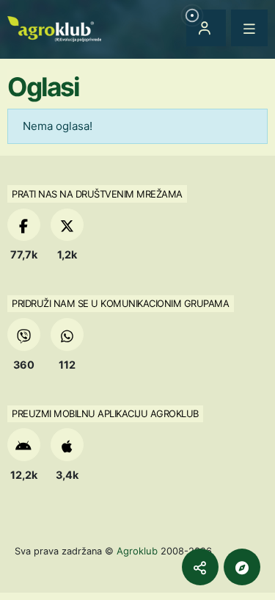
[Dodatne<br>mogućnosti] (242, 567)
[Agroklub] (54, 27)
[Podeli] (200, 567)
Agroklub (137, 551)
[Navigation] (249, 28)
